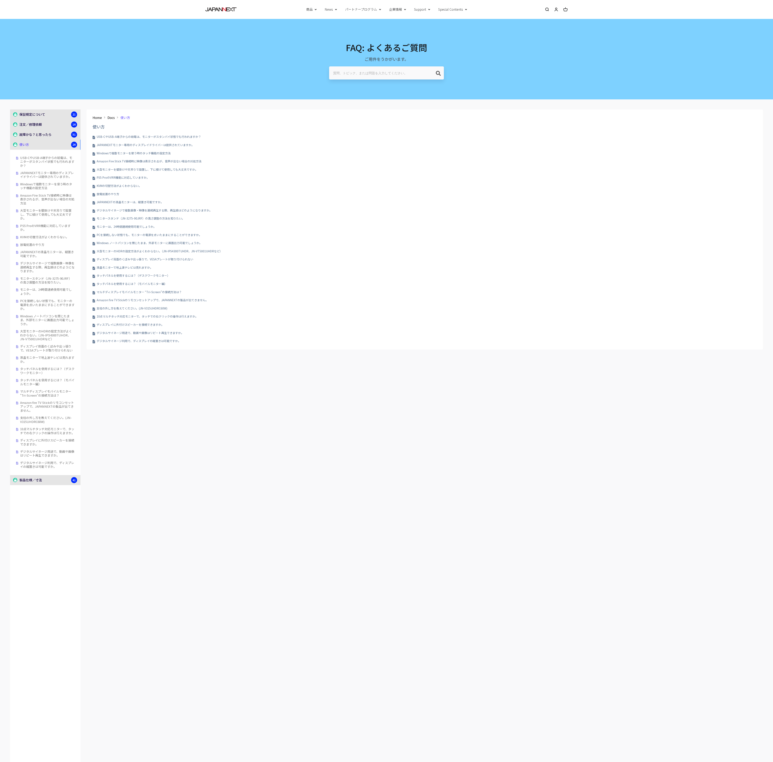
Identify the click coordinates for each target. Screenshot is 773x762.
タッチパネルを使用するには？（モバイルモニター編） (47, 382)
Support (420, 9)
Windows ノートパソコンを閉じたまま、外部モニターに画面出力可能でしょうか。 (47, 320)
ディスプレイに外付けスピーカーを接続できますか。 (47, 442)
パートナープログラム (361, 9)
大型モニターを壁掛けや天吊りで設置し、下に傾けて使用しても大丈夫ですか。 (45, 214)
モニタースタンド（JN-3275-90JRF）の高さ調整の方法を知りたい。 (46, 280)
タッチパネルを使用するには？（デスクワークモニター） (47, 371)
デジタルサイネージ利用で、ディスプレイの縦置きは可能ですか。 (47, 465)
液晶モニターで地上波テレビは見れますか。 (47, 359)
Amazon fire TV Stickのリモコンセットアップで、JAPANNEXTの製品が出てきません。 (47, 406)
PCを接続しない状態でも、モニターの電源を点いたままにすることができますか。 (47, 305)
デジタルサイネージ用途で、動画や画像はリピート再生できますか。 (47, 453)
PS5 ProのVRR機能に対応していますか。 (45, 228)
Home (97, 117)
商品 (309, 9)
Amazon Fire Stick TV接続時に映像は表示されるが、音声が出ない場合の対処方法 (47, 199)
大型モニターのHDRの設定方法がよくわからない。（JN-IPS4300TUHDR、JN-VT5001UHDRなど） (46, 335)
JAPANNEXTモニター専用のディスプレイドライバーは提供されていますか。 (47, 175)
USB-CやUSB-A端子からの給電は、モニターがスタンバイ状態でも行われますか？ (47, 162)
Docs (111, 117)
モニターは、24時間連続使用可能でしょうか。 (46, 291)
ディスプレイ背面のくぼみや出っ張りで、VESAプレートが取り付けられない (46, 348)
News (329, 9)
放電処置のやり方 (32, 245)
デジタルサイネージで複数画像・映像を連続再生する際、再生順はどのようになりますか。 (47, 267)
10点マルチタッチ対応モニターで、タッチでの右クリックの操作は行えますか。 (47, 431)
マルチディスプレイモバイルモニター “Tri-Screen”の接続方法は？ (45, 393)
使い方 (125, 117)
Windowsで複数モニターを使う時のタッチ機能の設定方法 (46, 186)
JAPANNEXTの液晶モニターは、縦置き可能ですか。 (47, 254)
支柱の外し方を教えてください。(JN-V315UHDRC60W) (46, 420)
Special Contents (450, 9)
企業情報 (395, 9)
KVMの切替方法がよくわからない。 (44, 237)
